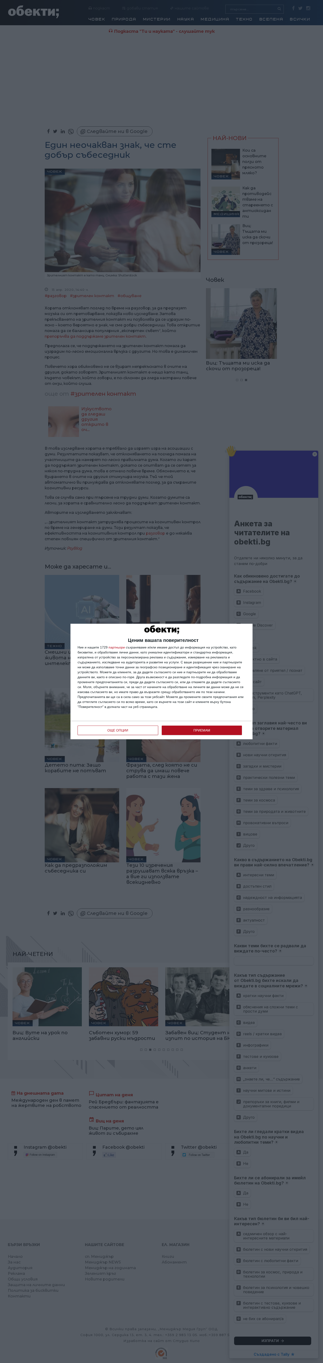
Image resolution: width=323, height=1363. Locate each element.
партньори (117, 647)
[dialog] (161, 681)
